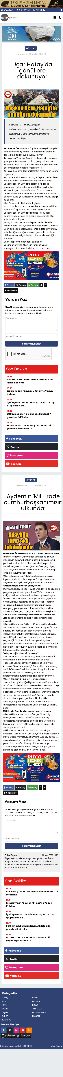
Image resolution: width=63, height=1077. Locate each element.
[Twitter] (10, 1030)
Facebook (15, 438)
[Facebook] (3, 1030)
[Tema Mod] (60, 18)
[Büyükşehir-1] (31, 33)
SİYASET (30, 480)
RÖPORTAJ (6, 1019)
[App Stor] (8, 1035)
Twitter (14, 447)
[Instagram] (16, 1030)
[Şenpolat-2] (31, 3)
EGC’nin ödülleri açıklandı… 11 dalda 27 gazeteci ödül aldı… (29, 415)
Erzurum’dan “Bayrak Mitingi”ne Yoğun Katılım (30, 392)
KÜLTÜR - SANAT (39, 1012)
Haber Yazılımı (56, 1046)
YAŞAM (5, 1012)
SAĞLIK (5, 1008)
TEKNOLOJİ (37, 1008)
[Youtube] (22, 1030)
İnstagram (16, 455)
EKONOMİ (36, 1016)
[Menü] (55, 17)
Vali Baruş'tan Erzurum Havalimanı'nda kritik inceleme (30, 381)
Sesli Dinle (11, 290)
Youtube (16, 464)
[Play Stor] (23, 1035)
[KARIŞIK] (31, 266)
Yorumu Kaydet (31, 343)
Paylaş (10, 285)
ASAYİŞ (5, 997)
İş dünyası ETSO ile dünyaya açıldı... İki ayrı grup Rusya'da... (31, 404)
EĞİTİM (4, 1005)
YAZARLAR (8, 10)
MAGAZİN (36, 1001)
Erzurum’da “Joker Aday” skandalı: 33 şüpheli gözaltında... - (29, 427)
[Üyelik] (61, 10)
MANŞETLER (41, 10)
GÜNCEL (30, 48)
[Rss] (29, 1030)
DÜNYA (35, 1005)
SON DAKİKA (24, 10)
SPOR (4, 1001)
